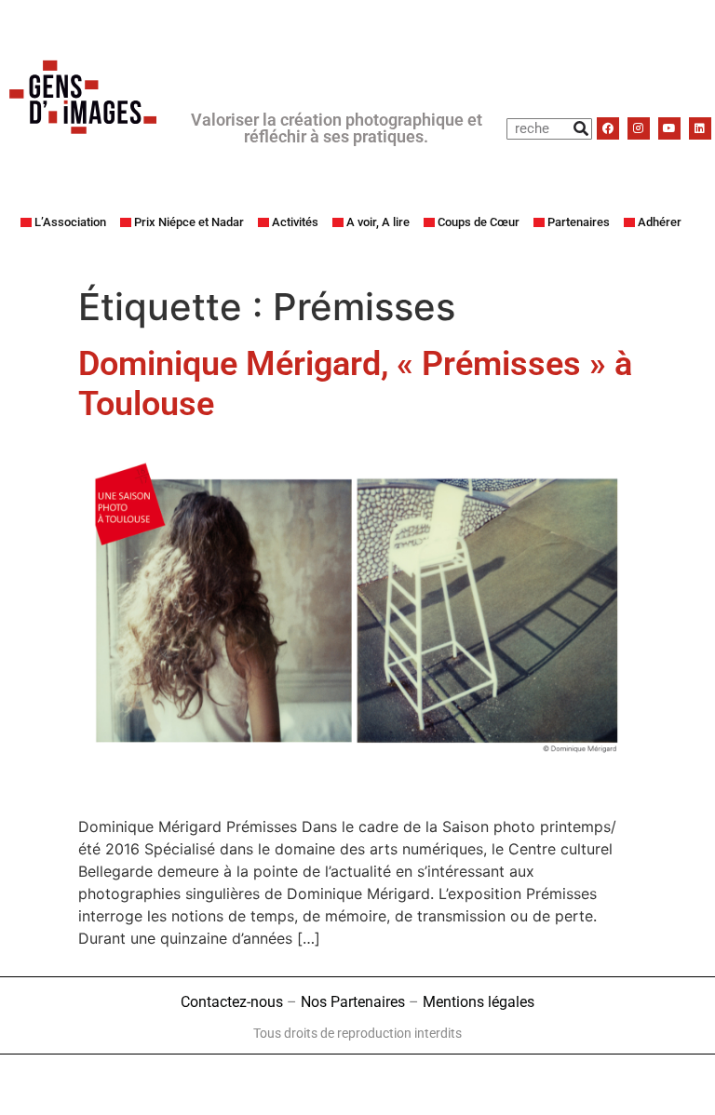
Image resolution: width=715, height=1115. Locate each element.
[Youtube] (669, 128)
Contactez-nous (232, 1002)
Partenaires (578, 222)
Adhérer (659, 222)
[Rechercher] (580, 129)
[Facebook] (608, 128)
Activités (295, 222)
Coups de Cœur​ (478, 222)
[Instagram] (638, 128)
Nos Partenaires (353, 1002)
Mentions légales (478, 1002)
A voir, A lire (378, 222)
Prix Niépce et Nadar (189, 222)
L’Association (70, 222)
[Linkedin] (700, 128)
